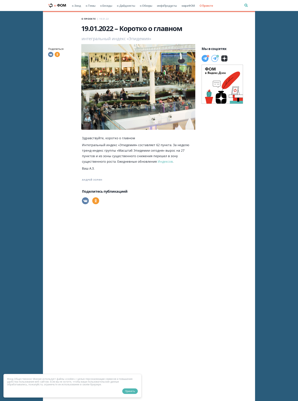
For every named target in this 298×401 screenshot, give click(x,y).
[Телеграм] (205, 58)
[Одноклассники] (57, 54)
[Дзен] (224, 58)
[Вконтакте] (50, 54)
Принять (130, 391)
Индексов (165, 161)
